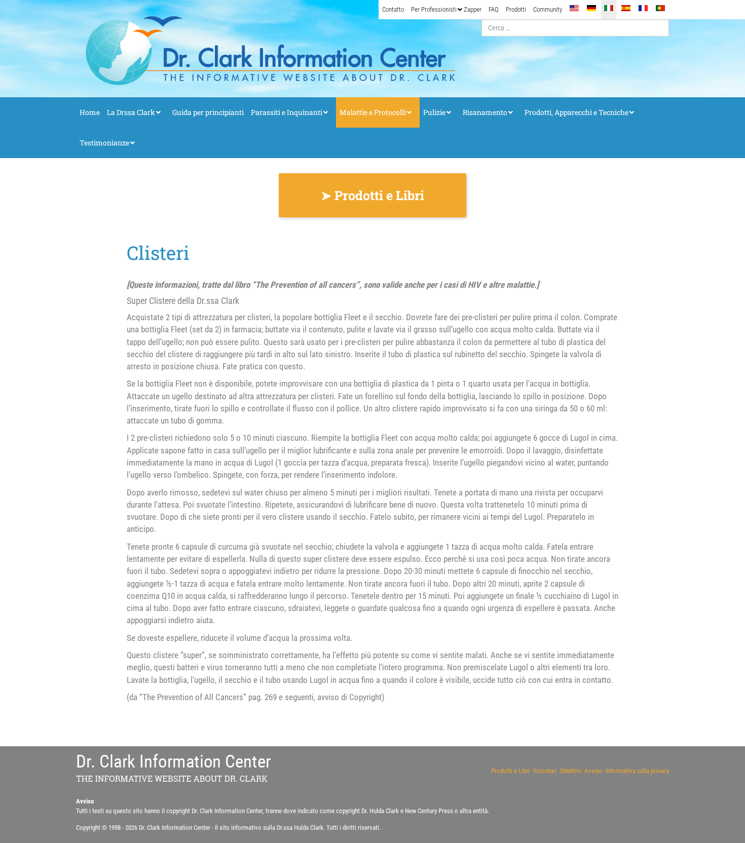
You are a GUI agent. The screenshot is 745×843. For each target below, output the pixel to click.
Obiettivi (570, 771)
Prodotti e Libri (510, 771)
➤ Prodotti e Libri (372, 195)
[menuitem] (393, 9)
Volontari (544, 771)
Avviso (593, 771)
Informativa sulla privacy (637, 771)
